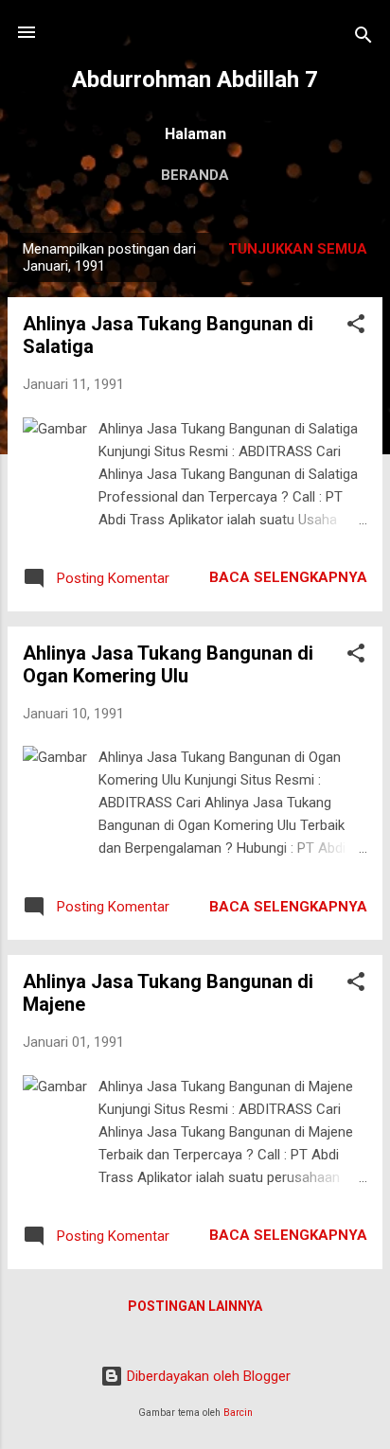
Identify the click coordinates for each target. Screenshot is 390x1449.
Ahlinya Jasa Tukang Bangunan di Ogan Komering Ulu (168, 664)
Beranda (195, 175)
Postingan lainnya (195, 1306)
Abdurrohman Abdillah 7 (195, 79)
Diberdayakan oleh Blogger (207, 1376)
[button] (356, 327)
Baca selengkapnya (288, 577)
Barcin (238, 1412)
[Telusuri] (363, 38)
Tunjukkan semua (297, 248)
